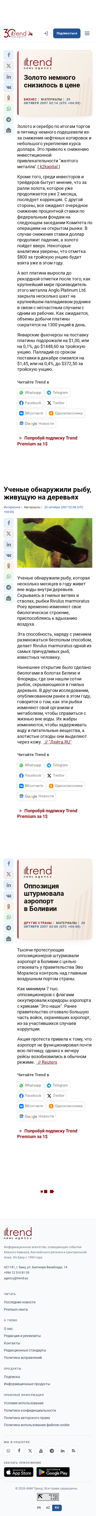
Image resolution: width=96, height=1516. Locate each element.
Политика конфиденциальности (30, 1410)
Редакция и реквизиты (22, 1336)
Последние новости (19, 1302)
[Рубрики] (87, 33)
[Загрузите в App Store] (18, 1472)
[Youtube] (40, 1451)
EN (39, 1507)
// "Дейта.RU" (57, 741)
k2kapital (49, 166)
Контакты (12, 1343)
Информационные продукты (27, 1384)
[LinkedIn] (62, 1451)
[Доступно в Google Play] (53, 1472)
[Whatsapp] (8, 1451)
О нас (8, 1329)
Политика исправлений (23, 1358)
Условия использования (24, 1403)
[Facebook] (19, 1451)
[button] (8, 55)
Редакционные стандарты (25, 1350)
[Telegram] (51, 1451)
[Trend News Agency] (18, 1233)
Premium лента (16, 1309)
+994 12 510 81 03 (16, 1272)
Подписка (12, 1377)
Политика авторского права (27, 1418)
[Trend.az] (18, 33)
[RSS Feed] (73, 1451)
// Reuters (46, 1062)
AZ (48, 1507)
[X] (30, 1451)
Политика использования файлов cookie (36, 1425)
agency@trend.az (16, 1278)
